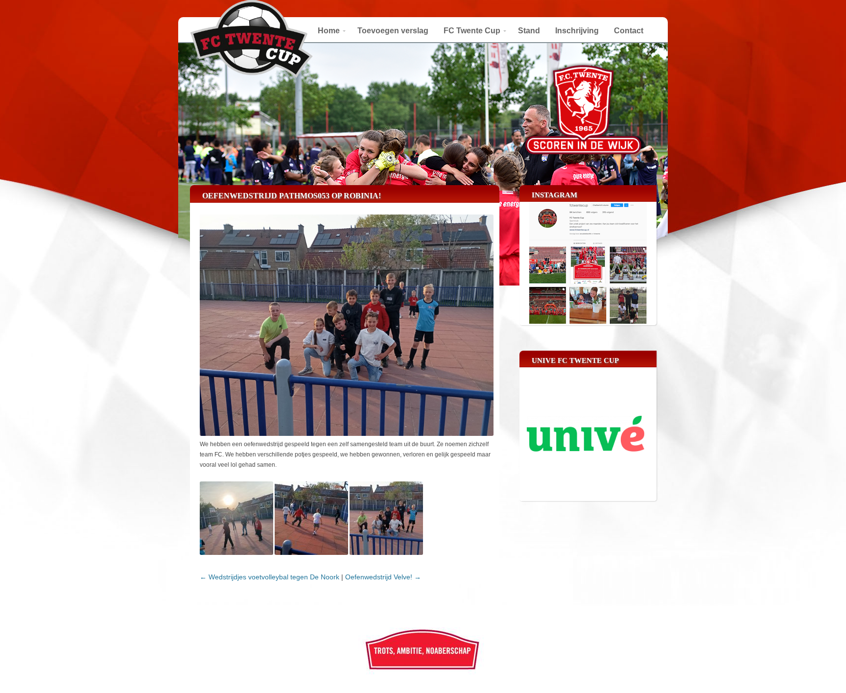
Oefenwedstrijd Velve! (383, 577)
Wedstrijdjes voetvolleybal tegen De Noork (269, 577)
